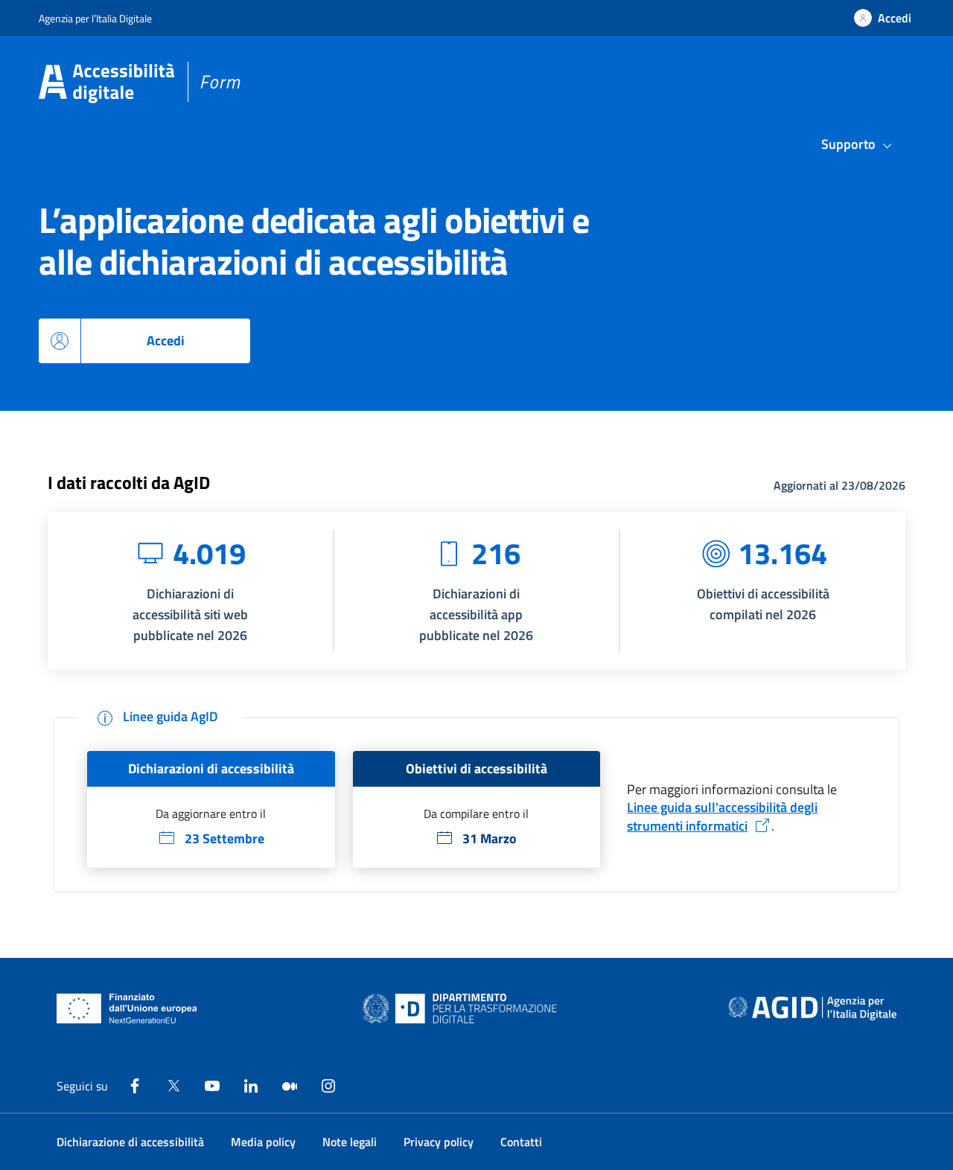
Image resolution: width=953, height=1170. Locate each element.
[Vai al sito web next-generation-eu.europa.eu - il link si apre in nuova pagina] (127, 1008)
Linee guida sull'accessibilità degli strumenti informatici (722, 816)
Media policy (263, 1142)
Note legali (349, 1142)
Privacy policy (439, 1142)
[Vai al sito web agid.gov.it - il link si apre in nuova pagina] (812, 1008)
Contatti (521, 1142)
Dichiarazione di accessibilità (130, 1142)
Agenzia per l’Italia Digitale (95, 18)
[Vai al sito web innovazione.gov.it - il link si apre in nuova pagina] (463, 1008)
